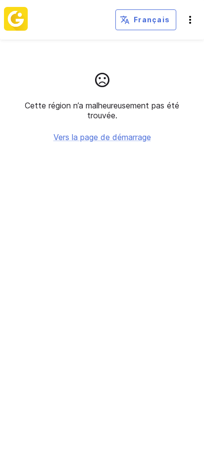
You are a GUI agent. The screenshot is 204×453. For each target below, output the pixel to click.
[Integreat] (16, 20)
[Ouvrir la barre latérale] (190, 20)
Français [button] (152, 19)
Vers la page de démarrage (102, 137)
